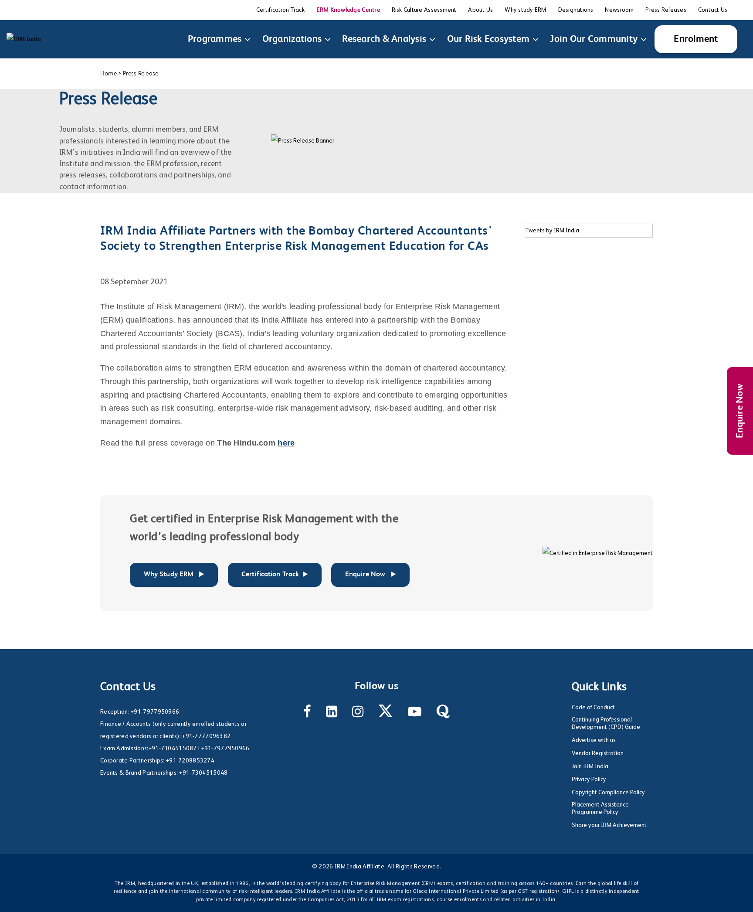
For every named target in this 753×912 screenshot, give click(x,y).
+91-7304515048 (203, 773)
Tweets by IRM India (552, 231)
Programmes (215, 39)
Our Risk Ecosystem (488, 39)
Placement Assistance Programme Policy (600, 808)
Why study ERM (525, 10)
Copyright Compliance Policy (608, 792)
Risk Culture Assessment (424, 10)
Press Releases (665, 10)
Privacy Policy (589, 779)
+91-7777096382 (206, 736)
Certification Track (280, 10)
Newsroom (619, 10)
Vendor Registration (598, 753)
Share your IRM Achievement (609, 825)
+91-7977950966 (155, 712)
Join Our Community (594, 39)
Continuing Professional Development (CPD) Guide (606, 723)
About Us (480, 10)
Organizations (292, 39)
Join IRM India (590, 766)
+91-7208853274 (190, 761)
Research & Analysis (384, 39)
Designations (576, 10)
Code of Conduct (593, 707)
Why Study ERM (170, 574)
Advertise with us (594, 740)
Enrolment (696, 39)
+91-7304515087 (173, 748)
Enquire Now (740, 411)
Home (108, 73)
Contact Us (713, 10)
